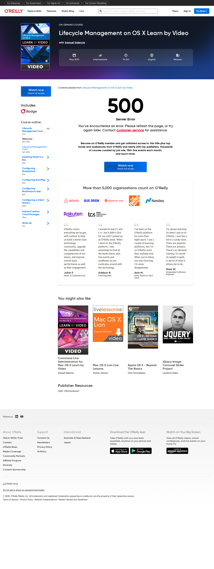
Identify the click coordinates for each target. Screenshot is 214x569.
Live (81, 11)
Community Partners (14, 456)
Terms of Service (10, 499)
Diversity (7, 465)
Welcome (27, 140)
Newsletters (43, 442)
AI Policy (41, 451)
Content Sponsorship (14, 469)
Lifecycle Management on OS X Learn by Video (107, 87)
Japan (67, 442)
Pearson (178, 59)
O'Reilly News (10, 446)
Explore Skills (34, 11)
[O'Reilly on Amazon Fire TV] (177, 453)
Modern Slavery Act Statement (73, 499)
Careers (7, 442)
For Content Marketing (95, 3)
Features (51, 11)
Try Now (200, 11)
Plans (175, 11)
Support (42, 432)
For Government (33, 3)
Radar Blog (68, 11)
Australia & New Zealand (77, 437)
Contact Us (43, 437)
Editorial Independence (46, 499)
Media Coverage (12, 451)
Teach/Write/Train (13, 437)
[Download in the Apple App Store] (119, 453)
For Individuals (72, 3)
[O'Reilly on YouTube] (21, 416)
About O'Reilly (12, 432)
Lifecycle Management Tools (34, 149)
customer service (130, 130)
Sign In (187, 11)
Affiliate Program (12, 460)
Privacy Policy (44, 446)
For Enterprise (13, 3)
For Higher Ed (53, 3)
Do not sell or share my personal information (23, 490)
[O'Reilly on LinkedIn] (16, 416)
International (72, 432)
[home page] (14, 11)
